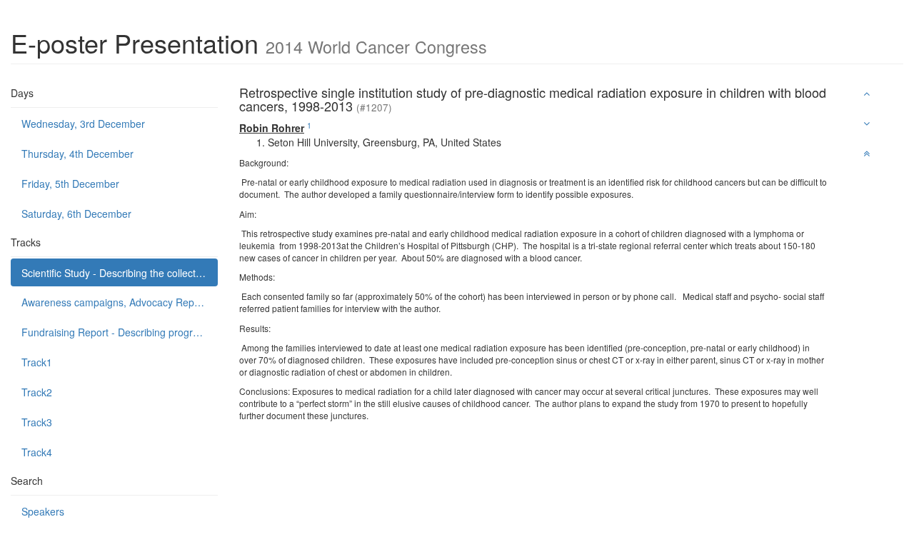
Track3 (36, 422)
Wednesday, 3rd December (83, 123)
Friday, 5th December (70, 183)
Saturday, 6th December (76, 213)
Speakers (42, 511)
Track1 (36, 362)
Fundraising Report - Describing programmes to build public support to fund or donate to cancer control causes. (119, 332)
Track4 (36, 452)
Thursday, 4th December (77, 153)
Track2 (36, 392)
